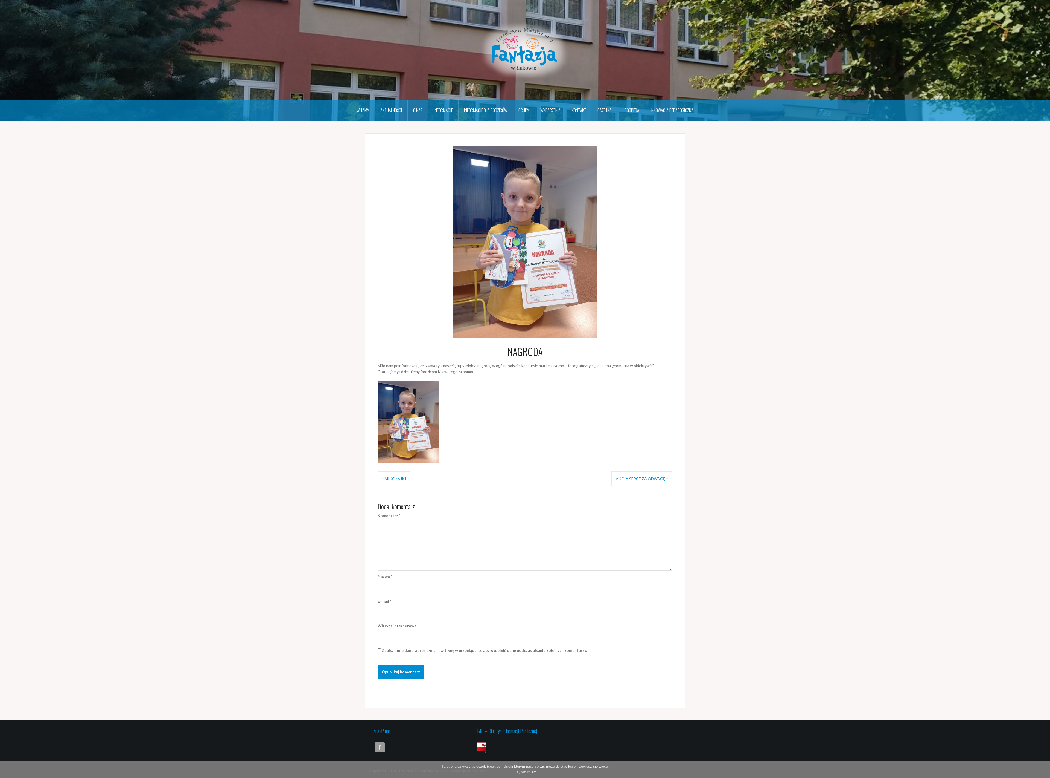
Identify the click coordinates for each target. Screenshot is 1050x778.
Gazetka (604, 110)
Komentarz (389, 515)
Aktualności (391, 110)
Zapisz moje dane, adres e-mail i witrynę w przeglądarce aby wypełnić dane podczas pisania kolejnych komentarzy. (484, 650)
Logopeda (631, 110)
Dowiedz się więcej (594, 766)
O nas (418, 110)
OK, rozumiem (525, 772)
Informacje (443, 110)
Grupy (523, 110)
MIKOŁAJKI (395, 478)
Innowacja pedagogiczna (672, 110)
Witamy (363, 110)
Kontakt (579, 110)
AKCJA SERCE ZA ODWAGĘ (640, 478)
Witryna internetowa (397, 625)
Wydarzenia (550, 110)
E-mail (384, 601)
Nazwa (385, 576)
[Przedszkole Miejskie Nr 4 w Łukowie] (525, 49)
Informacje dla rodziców (485, 110)
